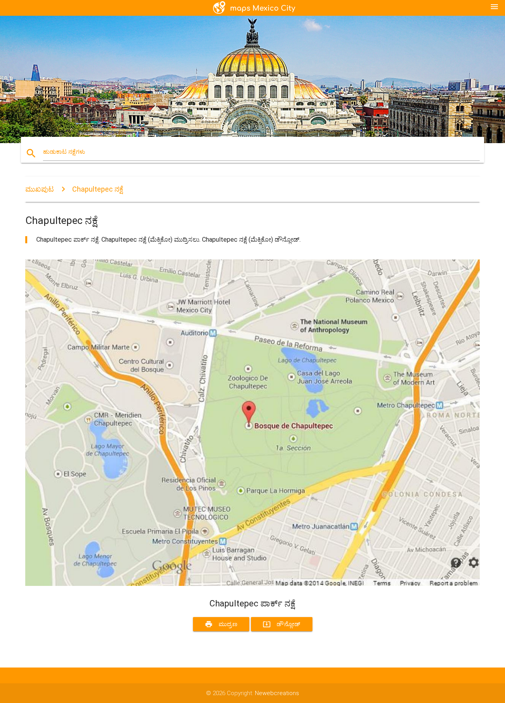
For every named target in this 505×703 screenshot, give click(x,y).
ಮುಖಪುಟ (39, 189)
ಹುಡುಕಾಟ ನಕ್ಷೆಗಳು (64, 151)
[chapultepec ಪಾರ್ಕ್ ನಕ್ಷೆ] (252, 583)
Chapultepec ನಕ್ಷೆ (97, 189)
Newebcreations (277, 693)
